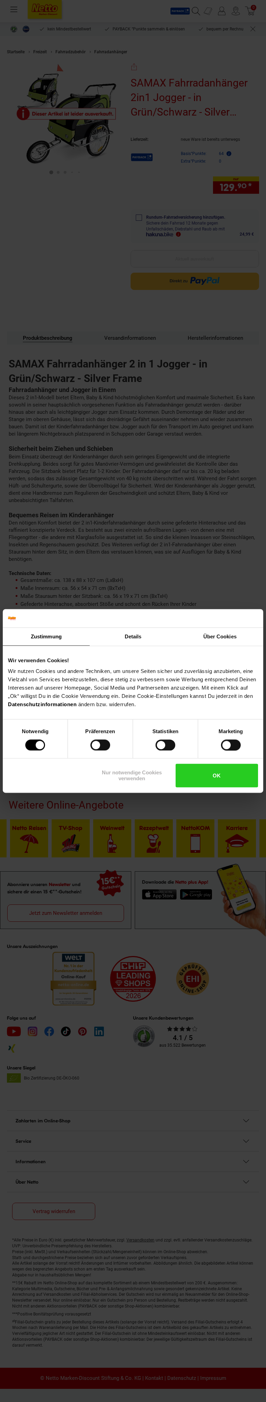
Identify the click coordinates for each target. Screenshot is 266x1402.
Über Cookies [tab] (220, 636)
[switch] (100, 744)
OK (217, 776)
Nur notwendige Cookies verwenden (132, 776)
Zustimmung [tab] (46, 636)
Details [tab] (133, 636)
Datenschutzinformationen (42, 704)
